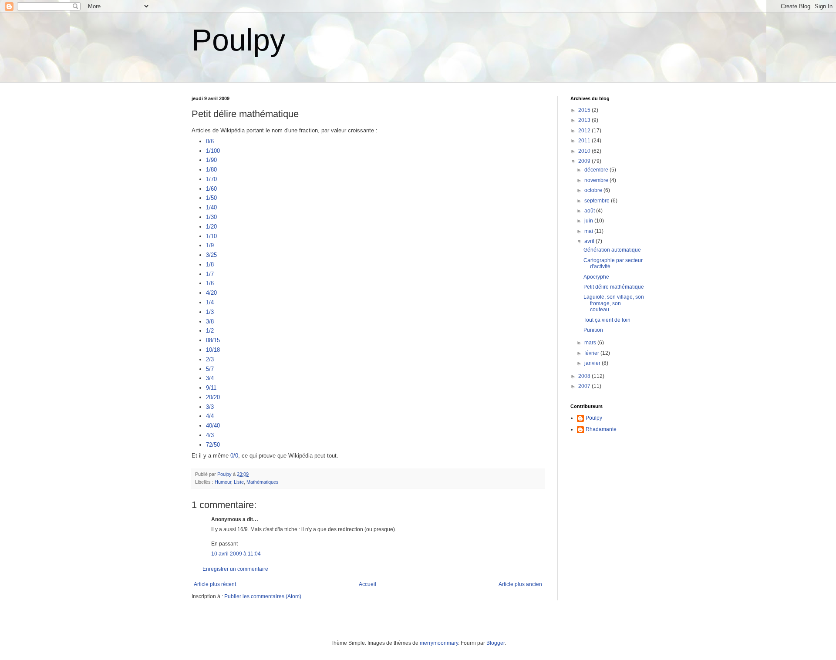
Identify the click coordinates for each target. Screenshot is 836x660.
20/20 (213, 397)
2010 (585, 151)
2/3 (210, 359)
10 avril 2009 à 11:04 (236, 554)
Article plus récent (215, 584)
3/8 (210, 321)
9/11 (211, 387)
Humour (223, 482)
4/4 (210, 416)
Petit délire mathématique (613, 287)
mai (589, 231)
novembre (597, 180)
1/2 (210, 330)
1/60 (211, 188)
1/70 (211, 179)
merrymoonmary (439, 643)
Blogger (495, 643)
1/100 (213, 151)
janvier (593, 363)
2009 (585, 161)
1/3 (210, 312)
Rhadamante (601, 429)
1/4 (210, 302)
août (590, 211)
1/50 (211, 198)
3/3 (210, 407)
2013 (585, 120)
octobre (593, 190)
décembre (597, 170)
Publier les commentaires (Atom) (262, 596)
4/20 (211, 293)
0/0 (234, 455)
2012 (585, 131)
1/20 (211, 226)
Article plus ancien (520, 584)
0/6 (210, 141)
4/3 (210, 435)
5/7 (210, 369)
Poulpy (238, 40)
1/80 (211, 169)
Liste (239, 482)
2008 (585, 376)
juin (589, 221)
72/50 (213, 444)
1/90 (211, 160)
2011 (585, 141)
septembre (597, 201)
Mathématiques (262, 482)
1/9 (210, 245)
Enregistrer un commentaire (235, 569)
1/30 (211, 217)
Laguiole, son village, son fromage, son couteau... (613, 303)
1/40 (211, 207)
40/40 (213, 425)
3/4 (210, 378)
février (592, 353)
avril (590, 241)
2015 (585, 110)
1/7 (210, 274)
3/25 (211, 255)
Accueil (367, 584)
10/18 (213, 350)
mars (590, 343)
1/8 (210, 264)
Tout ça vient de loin (606, 320)
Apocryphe (596, 277)
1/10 (211, 236)
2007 (585, 386)
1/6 (210, 283)
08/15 (213, 340)
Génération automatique (612, 250)
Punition (593, 330)
